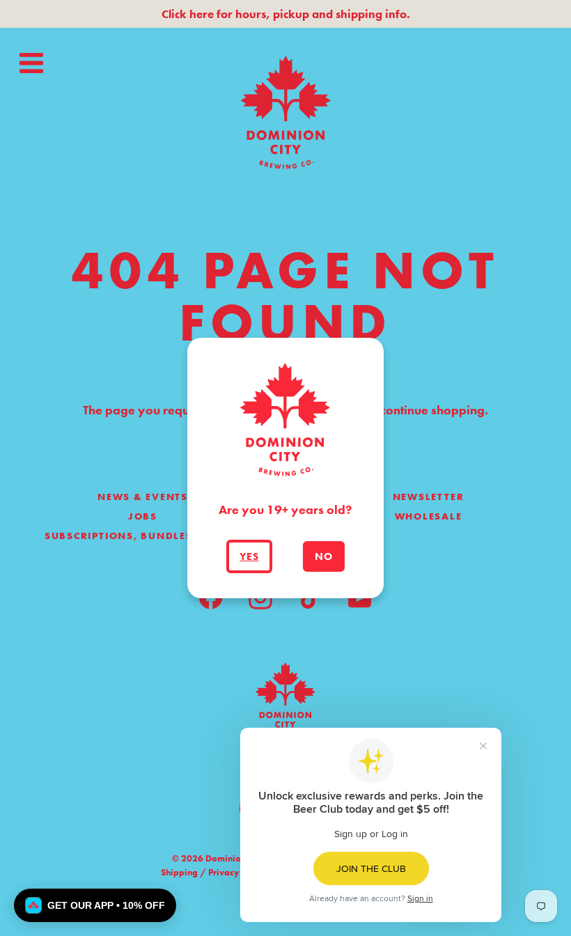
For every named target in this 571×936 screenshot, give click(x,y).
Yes (249, 556)
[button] (95, 905)
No (324, 556)
